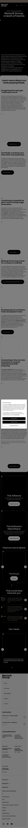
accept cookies (14, 422)
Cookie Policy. (17, 414)
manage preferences (14, 425)
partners (10, 404)
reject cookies (14, 418)
